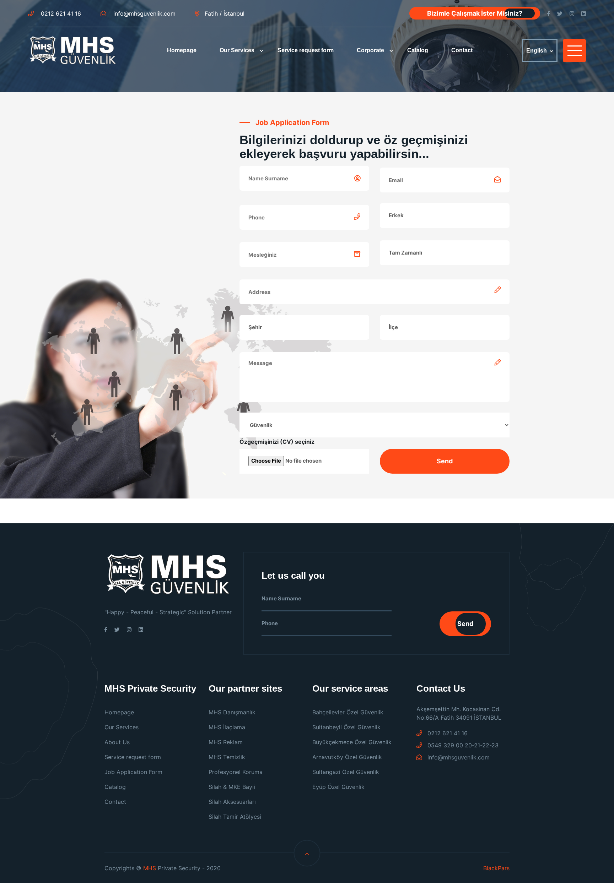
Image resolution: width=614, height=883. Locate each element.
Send (465, 623)
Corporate (370, 50)
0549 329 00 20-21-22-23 (462, 745)
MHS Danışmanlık (232, 712)
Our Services (237, 50)
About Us (117, 742)
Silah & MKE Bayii (232, 786)
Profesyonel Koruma (236, 771)
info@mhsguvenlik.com (144, 13)
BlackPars (496, 868)
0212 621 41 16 (60, 13)
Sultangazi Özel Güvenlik (345, 771)
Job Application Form (133, 771)
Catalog (417, 50)
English (536, 51)
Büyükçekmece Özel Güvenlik (352, 742)
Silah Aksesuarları (232, 801)
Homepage (181, 50)
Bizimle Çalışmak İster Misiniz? (474, 13)
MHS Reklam (226, 742)
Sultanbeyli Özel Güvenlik (346, 727)
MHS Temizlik (227, 757)
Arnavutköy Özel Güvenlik (347, 757)
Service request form (306, 50)
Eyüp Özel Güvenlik (338, 786)
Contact (462, 50)
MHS (149, 868)
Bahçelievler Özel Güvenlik (347, 712)
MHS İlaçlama (227, 727)
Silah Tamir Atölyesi (235, 816)
